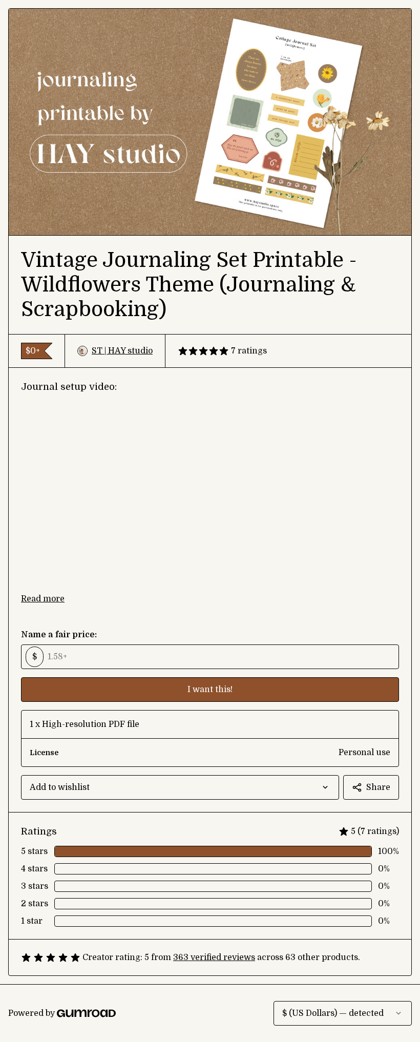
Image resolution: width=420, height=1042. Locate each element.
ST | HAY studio (122, 351)
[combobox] (180, 787)
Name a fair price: (59, 634)
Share (378, 787)
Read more (43, 598)
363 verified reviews (214, 957)
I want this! (210, 689)
